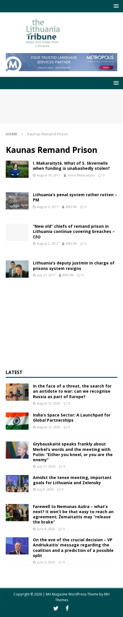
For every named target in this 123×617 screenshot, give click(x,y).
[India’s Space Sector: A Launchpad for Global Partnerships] (17, 421)
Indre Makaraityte (81, 175)
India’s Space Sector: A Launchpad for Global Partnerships (71, 417)
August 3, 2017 (47, 207)
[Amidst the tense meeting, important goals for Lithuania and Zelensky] (17, 483)
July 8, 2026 (45, 489)
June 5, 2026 (46, 562)
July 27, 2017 (46, 275)
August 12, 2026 (48, 403)
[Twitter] (56, 608)
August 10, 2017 (48, 175)
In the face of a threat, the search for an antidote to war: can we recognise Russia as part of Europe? (72, 391)
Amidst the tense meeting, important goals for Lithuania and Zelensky (72, 480)
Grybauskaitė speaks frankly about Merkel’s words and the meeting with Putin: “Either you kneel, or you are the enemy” (73, 451)
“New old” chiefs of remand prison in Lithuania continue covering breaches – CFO (74, 231)
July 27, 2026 (46, 466)
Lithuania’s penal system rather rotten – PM (75, 197)
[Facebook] (67, 608)
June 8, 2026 (46, 529)
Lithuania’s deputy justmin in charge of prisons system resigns (73, 265)
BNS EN (71, 207)
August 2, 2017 (47, 243)
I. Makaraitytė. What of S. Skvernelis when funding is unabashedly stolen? (71, 165)
